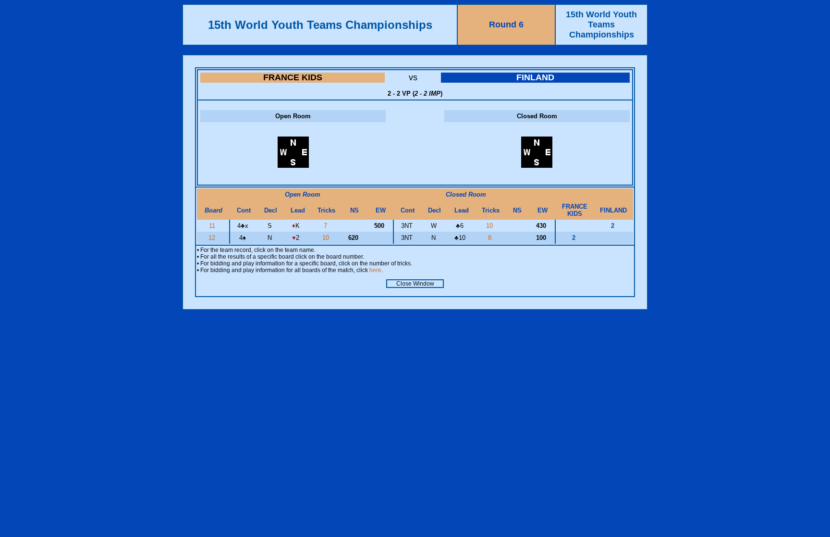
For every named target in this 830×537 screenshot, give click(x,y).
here (375, 270)
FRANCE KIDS (292, 77)
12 (212, 237)
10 (490, 225)
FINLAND (535, 77)
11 (213, 225)
